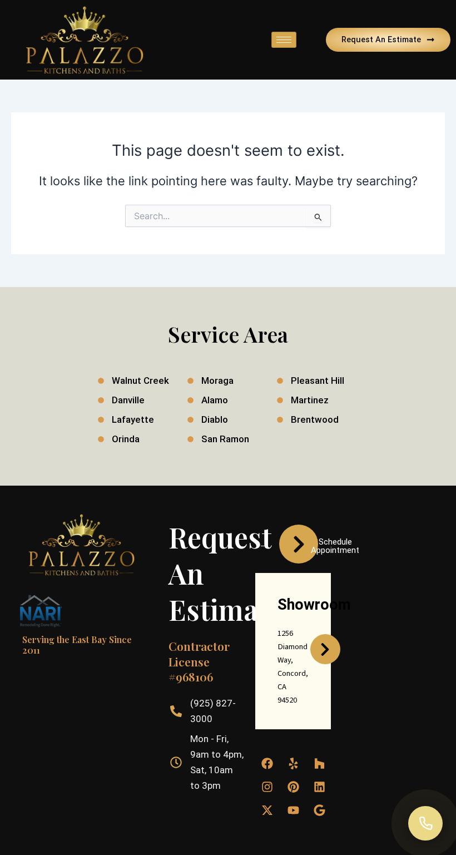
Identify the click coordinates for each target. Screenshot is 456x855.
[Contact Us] (425, 823)
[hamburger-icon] (283, 40)
